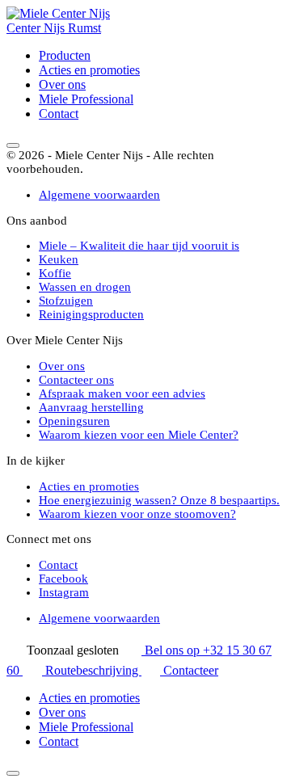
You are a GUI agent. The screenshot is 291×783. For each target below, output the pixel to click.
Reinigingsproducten (91, 314)
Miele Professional (86, 99)
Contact (58, 113)
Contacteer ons (76, 379)
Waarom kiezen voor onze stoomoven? (137, 513)
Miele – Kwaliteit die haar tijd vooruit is (139, 245)
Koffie (55, 273)
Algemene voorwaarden (99, 194)
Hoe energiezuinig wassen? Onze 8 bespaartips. (159, 500)
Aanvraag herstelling (91, 407)
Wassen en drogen (85, 286)
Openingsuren (74, 421)
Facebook (63, 578)
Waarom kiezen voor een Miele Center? (138, 434)
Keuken (58, 259)
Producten (65, 55)
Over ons (62, 84)
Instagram (64, 592)
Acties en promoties (89, 70)
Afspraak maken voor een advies (122, 393)
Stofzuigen (66, 300)
